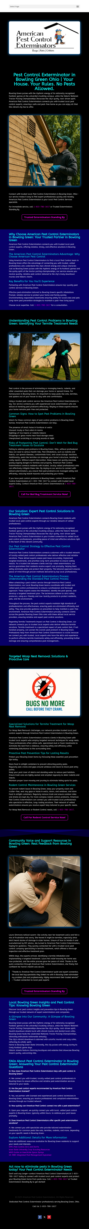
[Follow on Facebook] (40, 1217)
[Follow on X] (44, 1217)
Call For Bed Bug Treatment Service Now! (44, 494)
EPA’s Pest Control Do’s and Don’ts (24, 1147)
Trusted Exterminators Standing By (44, 217)
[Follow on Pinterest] (49, 1217)
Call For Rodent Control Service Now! (44, 817)
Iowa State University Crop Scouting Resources (29, 1150)
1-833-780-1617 (42, 207)
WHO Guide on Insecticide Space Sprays (26, 1152)
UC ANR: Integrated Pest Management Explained (30, 1155)
